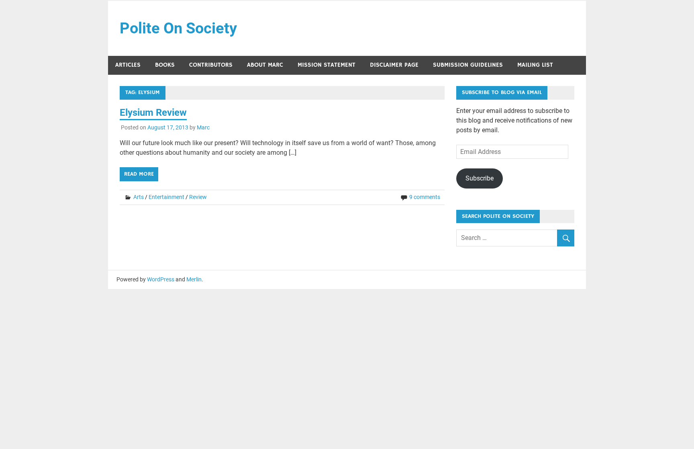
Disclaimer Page (394, 65)
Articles (128, 65)
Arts (138, 197)
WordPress (160, 279)
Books (165, 65)
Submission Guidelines (468, 65)
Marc (203, 127)
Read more (139, 174)
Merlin (194, 279)
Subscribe (479, 178)
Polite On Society (178, 28)
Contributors (211, 65)
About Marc (265, 65)
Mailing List (535, 65)
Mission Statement (326, 65)
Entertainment (166, 197)
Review (198, 197)
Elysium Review (153, 112)
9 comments (424, 197)
